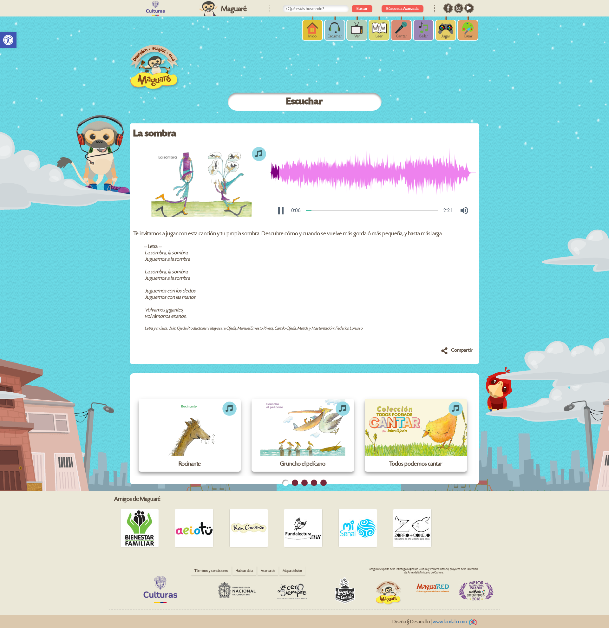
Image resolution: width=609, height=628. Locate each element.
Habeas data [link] (244, 571)
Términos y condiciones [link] (211, 571)
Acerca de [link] (268, 571)
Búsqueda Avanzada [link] (402, 8)
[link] (8, 40)
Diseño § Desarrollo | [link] (429, 622)
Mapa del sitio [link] (292, 571)
